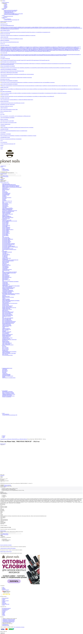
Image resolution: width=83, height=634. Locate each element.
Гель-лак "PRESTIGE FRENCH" (56, 49)
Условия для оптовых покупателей (6, 21)
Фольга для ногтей (47, 96)
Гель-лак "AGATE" (33, 46)
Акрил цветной (13, 38)
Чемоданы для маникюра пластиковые (16, 74)
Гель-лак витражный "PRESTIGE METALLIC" (43, 51)
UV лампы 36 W (22, 60)
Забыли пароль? (5, 175)
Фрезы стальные (60, 67)
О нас (3, 587)
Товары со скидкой (5, 600)
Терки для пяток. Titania (14, 109)
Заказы (3, 168)
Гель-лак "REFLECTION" (39, 50)
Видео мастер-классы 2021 (8, 16)
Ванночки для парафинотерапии (5, 130)
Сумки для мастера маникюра (5, 74)
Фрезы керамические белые (46, 67)
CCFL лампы (4, 60)
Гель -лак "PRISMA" (19, 46)
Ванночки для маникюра (6, 85)
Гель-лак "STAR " (72, 50)
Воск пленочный (9, 127)
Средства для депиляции (29, 127)
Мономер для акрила (19, 38)
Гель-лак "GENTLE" (13, 48)
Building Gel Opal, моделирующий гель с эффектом (27, 27)
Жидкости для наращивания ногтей (21, 35)
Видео (3, 15)
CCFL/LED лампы (9, 60)
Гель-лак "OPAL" (67, 48)
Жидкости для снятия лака (31, 35)
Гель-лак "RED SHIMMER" (30, 50)
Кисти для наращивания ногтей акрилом (35, 93)
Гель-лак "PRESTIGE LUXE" (66, 49)
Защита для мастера (13, 85)
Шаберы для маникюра (51, 82)
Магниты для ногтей (9, 106)
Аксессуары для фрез (18, 67)
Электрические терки (10, 64)
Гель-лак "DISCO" (46, 47)
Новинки (3, 601)
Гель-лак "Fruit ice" (7, 48)
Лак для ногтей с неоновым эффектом (13, 55)
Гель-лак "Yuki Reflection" (25, 51)
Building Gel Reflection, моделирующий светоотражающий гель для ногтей (47, 27)
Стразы (27, 96)
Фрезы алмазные (25, 67)
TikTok (3, 613)
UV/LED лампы (32, 60)
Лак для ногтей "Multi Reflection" (15, 54)
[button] (2, 475)
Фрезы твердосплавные (66, 67)
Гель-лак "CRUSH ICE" (33, 47)
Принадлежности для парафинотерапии (20, 130)
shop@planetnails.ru (5, 624)
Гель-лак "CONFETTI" (19, 47)
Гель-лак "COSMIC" (26, 47)
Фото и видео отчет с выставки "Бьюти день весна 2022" (13, 13)
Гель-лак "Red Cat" (22, 50)
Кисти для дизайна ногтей (14, 93)
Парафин (12, 130)
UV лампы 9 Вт (27, 60)
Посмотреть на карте (5, 625)
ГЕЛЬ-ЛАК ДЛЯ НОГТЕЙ (4, 45)
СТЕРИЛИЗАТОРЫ (3, 75)
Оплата (3, 599)
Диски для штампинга (4, 99)
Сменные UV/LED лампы (39, 60)
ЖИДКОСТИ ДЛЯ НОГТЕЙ (5, 33)
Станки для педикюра (43, 82)
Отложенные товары (5, 170)
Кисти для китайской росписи (24, 93)
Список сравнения (5, 169)
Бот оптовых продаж (5, 609)
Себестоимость (4, 17)
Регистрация (4, 173)
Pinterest (3, 612)
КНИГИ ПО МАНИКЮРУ (4, 40)
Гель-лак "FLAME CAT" (66, 47)
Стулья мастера (65, 63)
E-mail (1, 174)
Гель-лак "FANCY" (58, 47)
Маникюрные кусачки (21, 82)
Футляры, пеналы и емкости (59, 85)
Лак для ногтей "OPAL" (24, 54)
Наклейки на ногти (23, 96)
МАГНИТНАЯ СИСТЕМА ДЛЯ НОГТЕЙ (7, 104)
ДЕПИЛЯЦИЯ (2, 125)
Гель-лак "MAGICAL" (46, 48)
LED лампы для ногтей (16, 60)
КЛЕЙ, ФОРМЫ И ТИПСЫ (5, 30)
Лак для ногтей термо (38, 55)
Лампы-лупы (28, 63)
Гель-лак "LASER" (32, 48)
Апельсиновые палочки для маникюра (8, 82)
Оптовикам (4, 8)
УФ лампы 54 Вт (46, 60)
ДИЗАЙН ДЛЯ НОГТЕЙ (4, 94)
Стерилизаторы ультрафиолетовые (16, 77)
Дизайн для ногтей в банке (6, 96)
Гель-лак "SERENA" (46, 50)
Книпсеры (16, 82)
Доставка (5, 4)
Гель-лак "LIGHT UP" (38, 48)
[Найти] (9, 164)
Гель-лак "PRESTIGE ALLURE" (15, 49)
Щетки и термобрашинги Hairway (6, 111)
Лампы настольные (23, 63)
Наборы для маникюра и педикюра (31, 82)
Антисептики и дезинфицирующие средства (7, 35)
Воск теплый (14, 127)
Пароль (1, 175)
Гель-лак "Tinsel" (5, 51)
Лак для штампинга (11, 99)
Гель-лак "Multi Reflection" (54, 48)
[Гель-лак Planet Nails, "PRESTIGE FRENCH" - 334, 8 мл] (14, 473)
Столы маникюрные (54, 63)
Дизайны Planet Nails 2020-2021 (9, 12)
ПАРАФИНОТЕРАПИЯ (4, 129)
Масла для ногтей (3, 122)
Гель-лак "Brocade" (26, 46)
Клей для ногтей (4, 32)
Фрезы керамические (38, 67)
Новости (5, 6)
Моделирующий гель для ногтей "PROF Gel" (11, 28)
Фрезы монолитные (54, 67)
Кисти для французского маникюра (61, 93)
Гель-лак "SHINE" (66, 50)
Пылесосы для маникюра (41, 63)
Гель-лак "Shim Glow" (59, 50)
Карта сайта (4, 603)
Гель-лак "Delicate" (40, 47)
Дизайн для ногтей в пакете (15, 96)
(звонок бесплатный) (8, 619)
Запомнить (3, 178)
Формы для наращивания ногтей (44, 32)
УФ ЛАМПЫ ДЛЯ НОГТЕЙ (5, 58)
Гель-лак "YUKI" (32, 51)
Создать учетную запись (4, 176)
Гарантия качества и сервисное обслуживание (8, 548)
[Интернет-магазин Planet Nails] (10, 163)
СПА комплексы (48, 63)
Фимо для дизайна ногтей (40, 96)
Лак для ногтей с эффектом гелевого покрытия (27, 55)
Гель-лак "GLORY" (26, 48)
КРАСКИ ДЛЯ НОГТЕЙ (4, 101)
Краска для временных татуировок (6, 135)
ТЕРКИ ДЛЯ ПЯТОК (4, 107)
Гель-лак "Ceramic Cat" (74, 46)
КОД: (1, 474)
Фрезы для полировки (31, 67)
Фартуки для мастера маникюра (49, 85)
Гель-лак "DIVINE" (52, 47)
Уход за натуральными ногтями (11, 122)
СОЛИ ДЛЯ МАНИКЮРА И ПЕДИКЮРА (7, 117)
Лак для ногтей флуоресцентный (47, 55)
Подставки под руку (33, 63)
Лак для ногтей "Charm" (6, 54)
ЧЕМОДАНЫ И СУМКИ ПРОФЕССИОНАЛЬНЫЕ (9, 72)
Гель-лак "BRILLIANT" (59, 46)
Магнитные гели (3, 106)
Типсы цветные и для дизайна (34, 32)
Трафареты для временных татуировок (30, 135)
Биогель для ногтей (71, 27)
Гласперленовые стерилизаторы (5, 77)
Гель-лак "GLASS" (19, 48)
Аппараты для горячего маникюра (7, 63)
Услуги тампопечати (7, 18)
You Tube (3, 611)
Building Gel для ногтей (64, 27)
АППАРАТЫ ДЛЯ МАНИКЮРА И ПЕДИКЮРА (8, 69)
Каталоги (5, 7)
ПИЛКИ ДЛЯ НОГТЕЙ (4, 87)
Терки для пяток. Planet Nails (5, 109)
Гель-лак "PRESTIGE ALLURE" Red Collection (43, 49)
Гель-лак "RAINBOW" (15, 50)
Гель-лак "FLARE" (73, 47)
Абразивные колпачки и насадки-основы (8, 67)
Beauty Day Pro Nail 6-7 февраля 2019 (10, 11)
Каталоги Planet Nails (5, 604)
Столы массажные (60, 63)
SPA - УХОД (2, 114)
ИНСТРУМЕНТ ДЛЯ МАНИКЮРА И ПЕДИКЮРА (9, 80)
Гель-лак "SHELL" (53, 50)
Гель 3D (75, 27)
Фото (3, 9)
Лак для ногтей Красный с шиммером (59, 54)
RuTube (3, 614)
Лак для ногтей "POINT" (32, 54)
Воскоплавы (18, 127)
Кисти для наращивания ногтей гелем (48, 93)
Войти (1, 173)
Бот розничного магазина (6, 608)
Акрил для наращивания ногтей (5, 38)
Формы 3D (52, 96)
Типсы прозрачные (22, 32)
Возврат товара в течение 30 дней (5, 551)
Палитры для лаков (34, 85)
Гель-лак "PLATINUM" (74, 48)
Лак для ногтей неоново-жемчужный (72, 54)
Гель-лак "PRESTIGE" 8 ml (7, 50)
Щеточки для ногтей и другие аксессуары (71, 85)
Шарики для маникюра (4, 119)
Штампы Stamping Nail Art (28, 99)
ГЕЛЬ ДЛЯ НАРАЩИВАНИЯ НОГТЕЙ (7, 25)
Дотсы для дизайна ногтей (6, 93)
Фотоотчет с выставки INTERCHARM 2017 (11, 14)
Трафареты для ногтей (32, 96)
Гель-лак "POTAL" (6, 49)
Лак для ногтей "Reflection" (41, 54)
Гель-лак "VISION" (11, 51)
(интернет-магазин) (8, 620)
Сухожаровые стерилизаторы (27, 77)
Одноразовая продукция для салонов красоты (23, 85)
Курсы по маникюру (5, 2)
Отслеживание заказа (3, 172)
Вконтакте (4, 610)
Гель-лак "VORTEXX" (17, 51)
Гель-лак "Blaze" (52, 46)
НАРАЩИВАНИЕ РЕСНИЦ (5, 137)
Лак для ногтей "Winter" (49, 54)
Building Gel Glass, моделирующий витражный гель (10, 27)
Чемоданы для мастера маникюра (28, 74)
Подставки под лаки (41, 85)
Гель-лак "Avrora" (39, 46)
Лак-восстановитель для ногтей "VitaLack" (60, 55)
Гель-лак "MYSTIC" (61, 48)
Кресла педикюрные (16, 63)
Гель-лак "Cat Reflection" (67, 46)
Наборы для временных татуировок (18, 135)
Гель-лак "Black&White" (45, 46)
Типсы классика (16, 32)
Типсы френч (27, 32)
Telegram (3, 615)
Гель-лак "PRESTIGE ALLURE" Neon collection (28, 49)
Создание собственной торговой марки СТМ (11, 19)
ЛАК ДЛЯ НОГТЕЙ (3, 52)
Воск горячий (4, 127)
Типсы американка (10, 32)
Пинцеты (38, 82)
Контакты (5, 5)
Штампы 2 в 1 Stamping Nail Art (19, 99)
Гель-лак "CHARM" (12, 47)
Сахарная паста (22, 127)
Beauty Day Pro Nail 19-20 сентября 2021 (10, 10)
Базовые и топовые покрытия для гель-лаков (9, 46)
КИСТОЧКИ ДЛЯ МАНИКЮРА (5, 91)
